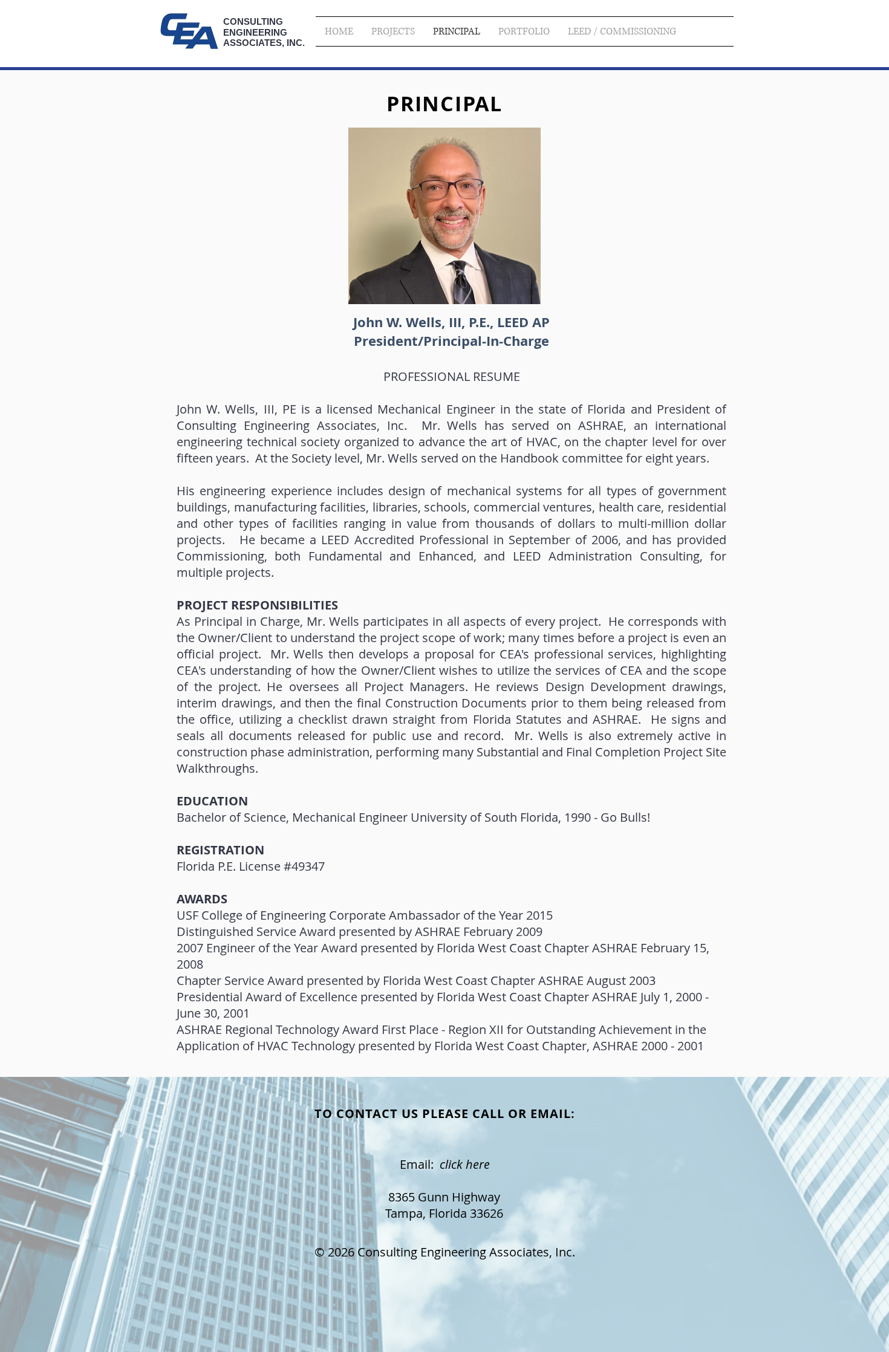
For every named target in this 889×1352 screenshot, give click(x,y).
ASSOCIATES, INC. (264, 42)
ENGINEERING (255, 32)
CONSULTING (253, 21)
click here (465, 1164)
